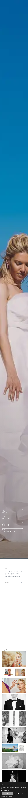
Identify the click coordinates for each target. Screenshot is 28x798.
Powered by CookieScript (7, 796)
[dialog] (14, 790)
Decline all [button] (20, 793)
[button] (14, 790)
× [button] (26, 784)
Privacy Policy (4, 788)
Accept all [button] (7, 793)
